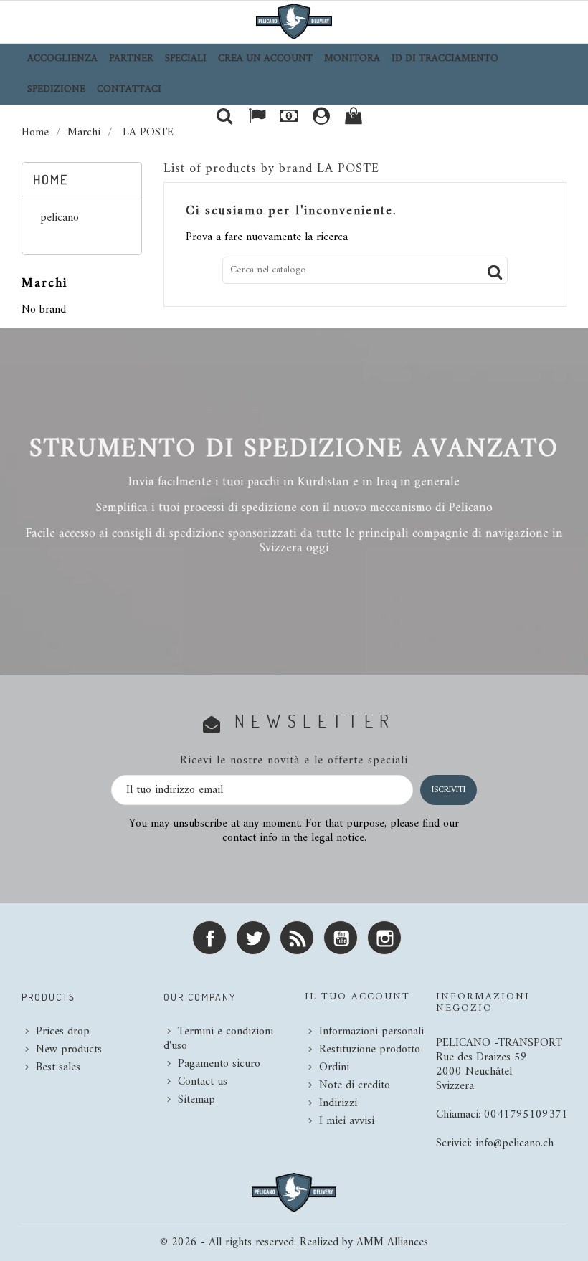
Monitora (352, 58)
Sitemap (196, 1100)
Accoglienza (62, 58)
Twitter (253, 937)
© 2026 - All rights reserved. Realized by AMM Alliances (294, 1242)
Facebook (209, 937)
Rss (296, 937)
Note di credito (354, 1085)
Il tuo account (357, 997)
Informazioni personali (371, 1032)
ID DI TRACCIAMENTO (445, 58)
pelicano (59, 219)
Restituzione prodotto (369, 1049)
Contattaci (129, 89)
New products (69, 1049)
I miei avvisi (346, 1121)
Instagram (384, 937)
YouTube (340, 937)
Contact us (202, 1082)
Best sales (58, 1067)
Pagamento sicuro (219, 1064)
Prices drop (63, 1032)
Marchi (44, 283)
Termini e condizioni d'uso (218, 1039)
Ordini (334, 1067)
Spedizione (56, 89)
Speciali (186, 58)
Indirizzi (338, 1103)
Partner (131, 58)
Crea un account (265, 58)
